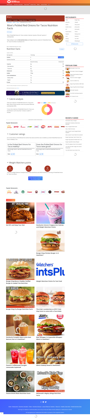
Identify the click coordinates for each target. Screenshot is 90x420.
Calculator (15, 20)
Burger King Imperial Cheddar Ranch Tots (74, 139)
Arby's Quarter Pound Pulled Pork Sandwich (74, 134)
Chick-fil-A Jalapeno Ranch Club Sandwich (74, 144)
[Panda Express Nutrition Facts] (36, 192)
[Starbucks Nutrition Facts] (23, 192)
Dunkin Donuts (68, 27)
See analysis (61, 57)
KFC (66, 29)
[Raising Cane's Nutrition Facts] (63, 192)
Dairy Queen (77, 24)
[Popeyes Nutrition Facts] (57, 127)
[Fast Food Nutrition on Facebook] (40, 402)
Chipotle (76, 22)
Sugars (9, 80)
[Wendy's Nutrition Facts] (16, 127)
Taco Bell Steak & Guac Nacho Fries (73, 150)
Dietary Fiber (10, 77)
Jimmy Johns (77, 27)
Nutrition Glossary (37, 406)
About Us (58, 406)
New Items (26, 4)
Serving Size (9, 55)
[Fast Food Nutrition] (13, 1)
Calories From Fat (11, 59)
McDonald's (77, 29)
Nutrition (9, 20)
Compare (62, 49)
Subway (67, 38)
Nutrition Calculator (18, 4)
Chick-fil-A (67, 22)
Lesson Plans (44, 4)
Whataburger (77, 41)
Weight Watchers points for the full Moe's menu (35, 178)
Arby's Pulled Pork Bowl (70, 129)
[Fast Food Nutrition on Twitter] (45, 402)
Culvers (67, 24)
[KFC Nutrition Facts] (50, 127)
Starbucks (77, 36)
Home (10, 406)
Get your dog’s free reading (48, 93)
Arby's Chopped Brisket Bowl (71, 126)
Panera (76, 31)
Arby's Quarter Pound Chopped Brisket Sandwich (73, 132)
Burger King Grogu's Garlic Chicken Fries (73, 137)
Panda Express (68, 31)
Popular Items (32, 20)
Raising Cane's (77, 34)
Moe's (18, 88)
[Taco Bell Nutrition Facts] (16, 192)
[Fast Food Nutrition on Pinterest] (43, 402)
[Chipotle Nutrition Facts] (63, 127)
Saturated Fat (10, 66)
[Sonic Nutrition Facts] (36, 127)
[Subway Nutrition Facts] (30, 127)
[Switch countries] (49, 4)
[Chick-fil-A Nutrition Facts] (23, 127)
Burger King (77, 20)
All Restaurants (74, 44)
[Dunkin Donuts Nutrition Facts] (30, 192)
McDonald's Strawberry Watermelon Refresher (73, 123)
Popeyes (67, 34)
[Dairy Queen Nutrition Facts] (43, 127)
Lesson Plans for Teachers (48, 406)
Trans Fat (9, 68)
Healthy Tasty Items (65, 406)
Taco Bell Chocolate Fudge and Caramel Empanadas (73, 147)
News (38, 4)
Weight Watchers (23, 20)
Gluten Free (33, 4)
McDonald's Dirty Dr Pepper (71, 120)
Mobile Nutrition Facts (76, 406)
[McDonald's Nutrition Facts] (9, 127)
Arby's (67, 20)
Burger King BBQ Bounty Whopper (72, 141)
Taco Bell (76, 38)
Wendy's (67, 41)
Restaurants (9, 4)
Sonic (67, 36)
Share (9, 32)
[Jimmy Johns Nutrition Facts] (50, 192)
